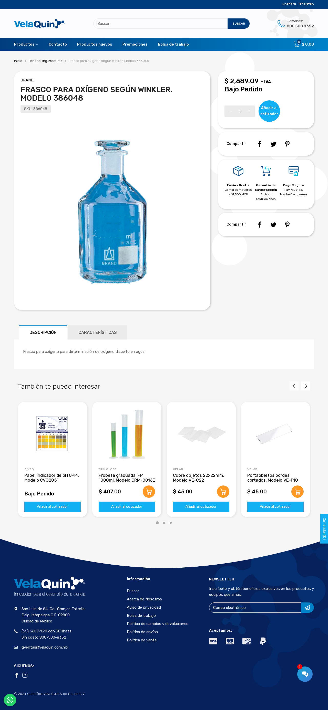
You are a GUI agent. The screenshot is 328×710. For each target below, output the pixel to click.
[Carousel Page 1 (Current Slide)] (157, 522)
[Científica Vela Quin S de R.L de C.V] (39, 23)
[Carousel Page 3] (170, 522)
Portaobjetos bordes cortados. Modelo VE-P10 (272, 478)
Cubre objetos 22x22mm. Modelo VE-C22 (198, 478)
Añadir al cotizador (52, 506)
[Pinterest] (287, 144)
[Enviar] (307, 607)
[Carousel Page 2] (164, 522)
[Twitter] (273, 144)
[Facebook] (259, 144)
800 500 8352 (300, 26)
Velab (178, 469)
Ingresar (289, 4)
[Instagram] (24, 675)
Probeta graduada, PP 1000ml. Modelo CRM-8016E (127, 478)
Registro (307, 4)
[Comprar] (149, 491)
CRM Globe (108, 469)
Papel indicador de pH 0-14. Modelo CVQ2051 (51, 478)
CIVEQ (29, 469)
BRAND (27, 80)
